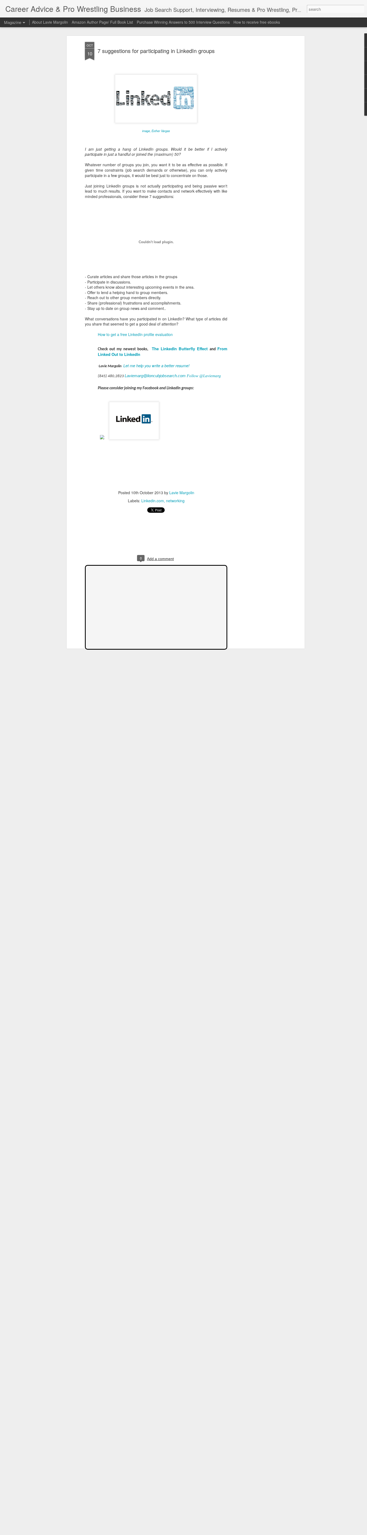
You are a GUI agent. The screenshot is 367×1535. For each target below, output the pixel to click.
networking (175, 500)
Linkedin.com (152, 500)
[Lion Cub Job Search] (102, 442)
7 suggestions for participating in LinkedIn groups (156, 51)
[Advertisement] (257, 126)
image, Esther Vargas (156, 131)
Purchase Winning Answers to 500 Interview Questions (183, 22)
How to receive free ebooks (256, 22)
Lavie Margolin (181, 492)
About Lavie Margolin (50, 22)
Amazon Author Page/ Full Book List (102, 22)
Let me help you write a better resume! (156, 365)
